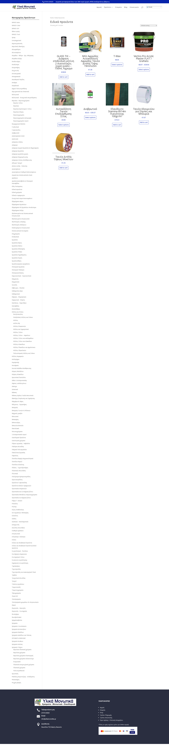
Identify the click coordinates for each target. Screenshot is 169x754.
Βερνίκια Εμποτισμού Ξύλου (22, 109)
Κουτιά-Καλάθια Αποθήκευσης (21, 368)
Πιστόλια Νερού (17, 461)
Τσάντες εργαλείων (18, 584)
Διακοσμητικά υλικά (18, 136)
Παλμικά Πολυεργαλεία (19, 449)
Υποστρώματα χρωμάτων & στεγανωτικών (25, 602)
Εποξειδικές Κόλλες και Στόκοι (23, 317)
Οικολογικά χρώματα (18, 440)
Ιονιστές (14, 285)
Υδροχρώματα (16, 593)
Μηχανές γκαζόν (17, 413)
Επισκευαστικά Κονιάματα (20, 231)
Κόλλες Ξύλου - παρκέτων (21, 335)
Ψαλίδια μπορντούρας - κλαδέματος (23, 677)
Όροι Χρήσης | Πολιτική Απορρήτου (111, 720)
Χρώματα (14, 623)
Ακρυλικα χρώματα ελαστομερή (23, 655)
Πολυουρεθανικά (18, 671)
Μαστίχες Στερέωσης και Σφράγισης (23, 398)
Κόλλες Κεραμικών (18, 356)
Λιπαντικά (15, 389)
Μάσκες (14, 392)
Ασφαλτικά (15, 85)
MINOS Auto (16, 22)
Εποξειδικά (15, 237)
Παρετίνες (15, 455)
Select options (117, 65)
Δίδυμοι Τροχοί (17, 163)
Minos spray (16, 31)
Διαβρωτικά (15, 133)
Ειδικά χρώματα (17, 192)
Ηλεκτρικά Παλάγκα (18, 270)
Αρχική (99, 7)
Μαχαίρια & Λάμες (17, 401)
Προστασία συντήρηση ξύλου (21, 498)
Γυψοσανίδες (16, 130)
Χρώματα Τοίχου (17, 647)
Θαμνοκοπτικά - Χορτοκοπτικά (21, 276)
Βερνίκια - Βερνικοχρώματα (20, 101)
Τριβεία (14, 575)
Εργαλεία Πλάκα (17, 252)
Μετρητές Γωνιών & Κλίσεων (21, 410)
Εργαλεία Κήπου (17, 246)
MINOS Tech (16, 34)
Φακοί (14, 605)
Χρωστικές (15, 674)
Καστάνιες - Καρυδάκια (19, 303)
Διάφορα (15, 145)
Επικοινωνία (134, 7)
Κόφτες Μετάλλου (18, 371)
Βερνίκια (16, 106)
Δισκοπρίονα (16, 169)
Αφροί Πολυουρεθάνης (19, 89)
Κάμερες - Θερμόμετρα (19, 297)
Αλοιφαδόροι (16, 49)
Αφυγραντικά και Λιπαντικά (20, 91)
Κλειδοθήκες (16, 309)
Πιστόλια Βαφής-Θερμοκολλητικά (22, 458)
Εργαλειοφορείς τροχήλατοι (21, 264)
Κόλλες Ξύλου (18, 332)
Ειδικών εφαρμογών (18, 195)
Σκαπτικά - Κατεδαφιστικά (20, 522)
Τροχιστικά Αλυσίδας (18, 578)
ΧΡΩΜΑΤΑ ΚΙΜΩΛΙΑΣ (19, 638)
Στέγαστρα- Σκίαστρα (18, 537)
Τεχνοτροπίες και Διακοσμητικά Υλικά (24, 572)
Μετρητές (15, 407)
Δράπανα (15, 178)
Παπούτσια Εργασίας (18, 452)
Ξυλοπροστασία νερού (19, 434)
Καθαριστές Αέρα (17, 291)
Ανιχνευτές (15, 70)
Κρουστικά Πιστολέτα (19, 377)
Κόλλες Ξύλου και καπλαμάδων (23, 338)
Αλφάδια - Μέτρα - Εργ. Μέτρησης (22, 55)
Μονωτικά (15, 416)
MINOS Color (16, 25)
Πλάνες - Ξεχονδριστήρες (20, 468)
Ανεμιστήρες (16, 67)
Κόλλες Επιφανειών (19, 326)
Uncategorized (16, 40)
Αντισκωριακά (16, 73)
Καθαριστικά (16, 294)
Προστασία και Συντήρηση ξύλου (22, 492)
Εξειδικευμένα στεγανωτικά (20, 219)
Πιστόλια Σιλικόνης (18, 464)
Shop (101, 712)
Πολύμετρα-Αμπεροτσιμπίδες (21, 476)
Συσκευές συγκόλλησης (19, 560)
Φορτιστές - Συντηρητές (19, 611)
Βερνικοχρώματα (18, 115)
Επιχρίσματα (16, 234)
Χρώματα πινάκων (17, 641)
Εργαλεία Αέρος (17, 243)
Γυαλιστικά (15, 127)
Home (52, 18)
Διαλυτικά (15, 139)
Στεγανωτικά (16, 534)
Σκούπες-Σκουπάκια (18, 528)
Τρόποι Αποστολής (106, 718)
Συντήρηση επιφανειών (19, 554)
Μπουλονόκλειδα (17, 425)
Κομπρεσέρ (15, 362)
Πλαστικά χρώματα (19, 667)
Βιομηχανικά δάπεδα (18, 124)
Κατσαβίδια (15, 306)
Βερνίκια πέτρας (18, 112)
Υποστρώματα (16, 599)
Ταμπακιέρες (16, 566)
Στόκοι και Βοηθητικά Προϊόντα (22, 543)
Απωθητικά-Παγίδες (18, 79)
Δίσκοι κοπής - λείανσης (19, 166)
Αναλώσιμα (15, 64)
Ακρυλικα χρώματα (19, 652)
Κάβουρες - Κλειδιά (18, 288)
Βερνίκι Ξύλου (18, 103)
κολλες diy (16, 323)
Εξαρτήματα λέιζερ (17, 210)
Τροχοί (14, 581)
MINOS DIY (15, 28)
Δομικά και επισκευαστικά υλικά (22, 175)
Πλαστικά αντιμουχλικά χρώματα (23, 664)
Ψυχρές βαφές (16, 683)
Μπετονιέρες (16, 422)
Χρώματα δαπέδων (18, 632)
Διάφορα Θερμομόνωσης (20, 157)
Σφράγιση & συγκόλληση (20, 563)
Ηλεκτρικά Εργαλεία (18, 267)
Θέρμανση (15, 279)
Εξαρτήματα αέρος (17, 201)
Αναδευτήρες (16, 61)
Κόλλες (15, 320)
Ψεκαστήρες (15, 680)
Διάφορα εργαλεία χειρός (20, 154)
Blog (125, 7)
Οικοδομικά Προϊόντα (19, 437)
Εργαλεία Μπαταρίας (18, 249)
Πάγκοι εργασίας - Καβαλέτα (21, 443)
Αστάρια (14, 82)
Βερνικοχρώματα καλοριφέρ (22, 118)
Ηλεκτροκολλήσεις (18, 273)
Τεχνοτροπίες (16, 569)
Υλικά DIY (15, 596)
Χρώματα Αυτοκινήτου (19, 629)
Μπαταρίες (15, 419)
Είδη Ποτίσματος (17, 186)
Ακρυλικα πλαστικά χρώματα (22, 649)
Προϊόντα (107, 7)
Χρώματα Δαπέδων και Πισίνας (21, 635)
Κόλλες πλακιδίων (19, 344)
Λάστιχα (14, 386)
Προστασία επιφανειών (19, 488)
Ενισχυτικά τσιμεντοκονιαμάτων (22, 198)
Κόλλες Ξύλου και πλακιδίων (22, 341)
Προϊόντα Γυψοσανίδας (19, 483)
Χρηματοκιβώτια (17, 620)
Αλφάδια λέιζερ (17, 58)
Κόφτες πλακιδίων (18, 374)
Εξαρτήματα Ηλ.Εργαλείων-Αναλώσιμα (24, 207)
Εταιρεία (118, 7)
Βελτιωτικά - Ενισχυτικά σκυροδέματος (24, 97)
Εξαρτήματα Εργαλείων (19, 204)
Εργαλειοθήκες (16, 261)
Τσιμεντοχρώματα (17, 590)
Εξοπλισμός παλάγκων (19, 225)
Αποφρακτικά (16, 76)
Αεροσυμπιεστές (17, 43)
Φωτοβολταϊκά (16, 617)
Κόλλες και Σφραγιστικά (21, 329)
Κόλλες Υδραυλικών (19, 350)
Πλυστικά (15, 473)
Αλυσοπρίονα (16, 52)
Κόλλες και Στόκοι (17, 312)
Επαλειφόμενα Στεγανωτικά (21, 228)
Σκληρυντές (15, 525)
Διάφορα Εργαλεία (18, 151)
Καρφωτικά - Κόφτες (18, 300)
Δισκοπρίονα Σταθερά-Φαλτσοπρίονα (24, 172)
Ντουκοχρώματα (17, 431)
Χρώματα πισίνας (17, 644)
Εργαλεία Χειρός (17, 258)
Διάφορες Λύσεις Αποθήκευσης (22, 160)
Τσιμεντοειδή (16, 587)
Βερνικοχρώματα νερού (20, 121)
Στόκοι (14, 540)
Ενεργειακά (16, 662)
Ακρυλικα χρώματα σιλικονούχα (23, 659)
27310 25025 (48, 2)
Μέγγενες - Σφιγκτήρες (19, 404)
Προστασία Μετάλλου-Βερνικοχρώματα (24, 495)
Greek (150, 7)
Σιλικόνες (15, 516)
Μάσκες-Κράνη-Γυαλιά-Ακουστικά (22, 395)
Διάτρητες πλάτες (17, 142)
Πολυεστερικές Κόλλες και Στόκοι (24, 353)
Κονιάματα (15, 365)
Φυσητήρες (15, 614)
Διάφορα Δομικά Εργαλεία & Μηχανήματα (25, 148)
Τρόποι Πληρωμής (106, 715)
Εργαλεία (15, 240)
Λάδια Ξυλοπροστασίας (19, 380)
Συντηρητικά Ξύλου (18, 557)
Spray (13, 37)
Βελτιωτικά (15, 94)
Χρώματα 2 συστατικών (19, 626)
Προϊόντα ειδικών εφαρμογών (21, 486)
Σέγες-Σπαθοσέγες (18, 510)
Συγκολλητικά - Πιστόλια (20, 551)
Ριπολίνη (15, 504)
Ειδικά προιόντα (17, 189)
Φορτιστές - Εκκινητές (19, 608)
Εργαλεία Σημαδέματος (19, 255)
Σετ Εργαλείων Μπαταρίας (20, 513)
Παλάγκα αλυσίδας (18, 446)
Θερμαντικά (15, 282)
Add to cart (63, 77)
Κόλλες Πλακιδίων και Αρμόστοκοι (24, 347)
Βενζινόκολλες (18, 314)
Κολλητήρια (15, 359)
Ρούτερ (14, 507)
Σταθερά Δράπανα (17, 531)
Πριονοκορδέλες (17, 480)
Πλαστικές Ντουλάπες (19, 471)
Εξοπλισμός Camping (18, 222)
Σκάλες (14, 519)
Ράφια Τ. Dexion (17, 501)
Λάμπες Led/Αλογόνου (19, 383)
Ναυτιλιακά (15, 428)
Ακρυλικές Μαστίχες (18, 46)
